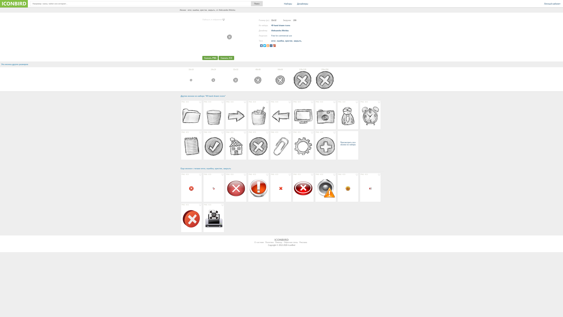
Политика (269, 242)
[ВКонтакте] (261, 45)
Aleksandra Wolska (280, 30)
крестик (288, 41)
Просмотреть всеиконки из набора (348, 143)
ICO (187, 102)
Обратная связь (291, 242)
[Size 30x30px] (191, 188)
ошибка (280, 41)
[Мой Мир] (271, 45)
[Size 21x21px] (281, 188)
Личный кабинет (552, 3)
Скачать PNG (210, 58)
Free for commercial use (281, 36)
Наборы (288, 3)
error (273, 41)
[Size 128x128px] (191, 116)
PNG (183, 102)
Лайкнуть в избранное (212, 19)
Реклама (303, 242)
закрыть (297, 41)
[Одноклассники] (268, 45)
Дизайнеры (302, 3)
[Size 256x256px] (236, 188)
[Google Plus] (274, 45)
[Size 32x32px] (348, 188)
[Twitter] (264, 45)
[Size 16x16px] (214, 188)
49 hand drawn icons (280, 25)
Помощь (278, 242)
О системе (259, 242)
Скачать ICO (226, 58)
